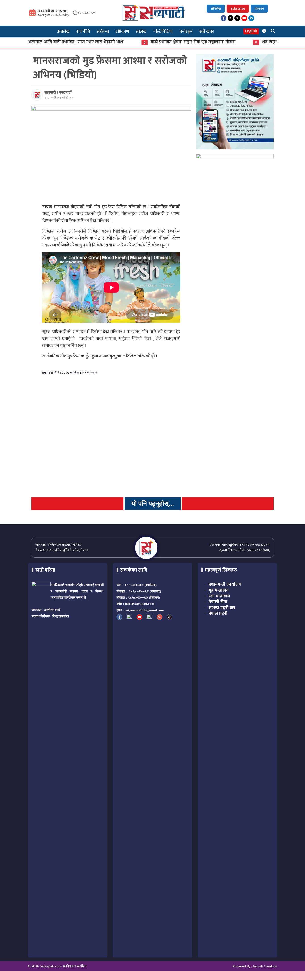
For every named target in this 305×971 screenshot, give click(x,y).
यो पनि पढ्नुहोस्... (152, 503)
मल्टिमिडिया (163, 31)
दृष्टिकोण (122, 31)
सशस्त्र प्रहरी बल (222, 608)
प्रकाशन (259, 8)
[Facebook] (223, 18)
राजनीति (83, 31)
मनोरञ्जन (186, 31)
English (251, 31)
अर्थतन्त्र (103, 31)
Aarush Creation (265, 966)
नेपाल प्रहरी (218, 613)
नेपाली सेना (218, 602)
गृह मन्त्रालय (219, 590)
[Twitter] (237, 18)
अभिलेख (216, 8)
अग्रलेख (63, 31)
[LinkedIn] (251, 18)
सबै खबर (206, 31)
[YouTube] (244, 18)
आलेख (141, 31)
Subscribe (238, 8)
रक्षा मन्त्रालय (219, 596)
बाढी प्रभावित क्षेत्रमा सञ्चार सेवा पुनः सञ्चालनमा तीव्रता (174, 42)
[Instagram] (230, 18)
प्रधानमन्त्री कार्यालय (225, 584)
